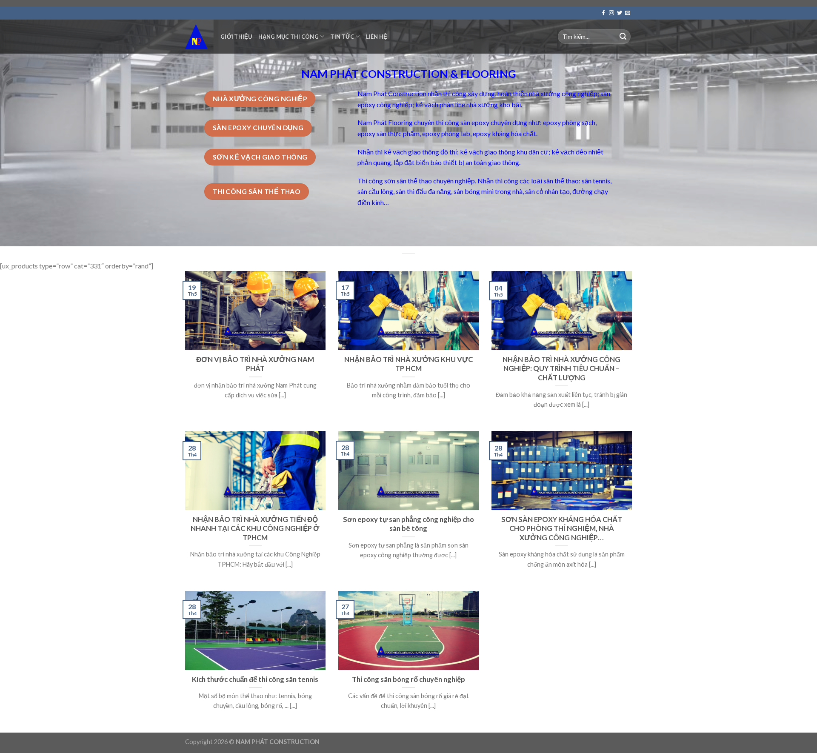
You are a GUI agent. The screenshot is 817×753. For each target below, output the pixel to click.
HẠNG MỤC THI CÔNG (288, 36)
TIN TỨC (342, 36)
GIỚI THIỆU (236, 36)
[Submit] (623, 36)
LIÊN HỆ (377, 36)
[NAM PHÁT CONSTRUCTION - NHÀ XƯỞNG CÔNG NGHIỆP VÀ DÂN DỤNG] (196, 36)
